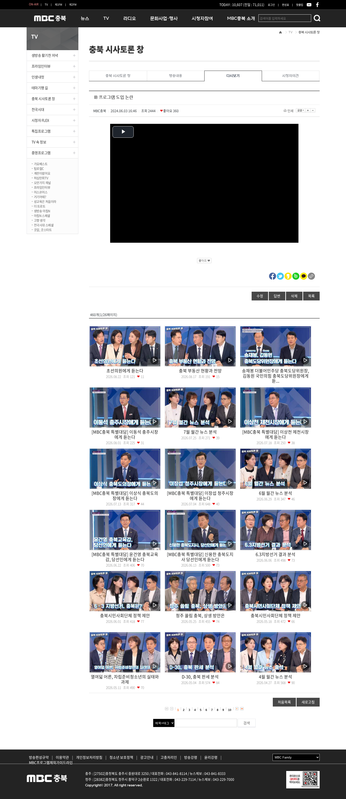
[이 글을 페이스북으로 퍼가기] (272, 275)
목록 (311, 296)
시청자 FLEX (40, 120)
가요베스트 (41, 163)
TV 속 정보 (39, 142)
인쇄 (290, 110)
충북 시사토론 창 (43, 98)
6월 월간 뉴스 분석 (275, 493)
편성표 (285, 5)
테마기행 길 (40, 87)
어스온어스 (41, 192)
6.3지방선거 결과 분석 (275, 554)
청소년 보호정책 (121, 757)
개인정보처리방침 (89, 757)
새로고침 (308, 702)
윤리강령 (210, 757)
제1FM (58, 5)
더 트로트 (39, 206)
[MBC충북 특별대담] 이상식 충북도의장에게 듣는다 (125, 495)
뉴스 (85, 18)
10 (229, 710)
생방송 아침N (42, 211)
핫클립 (299, 5)
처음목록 (284, 702)
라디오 (129, 18)
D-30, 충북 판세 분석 (200, 677)
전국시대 (38, 109)
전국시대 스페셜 (44, 225)
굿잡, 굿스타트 (43, 229)
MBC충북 (50, 20)
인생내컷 (38, 77)
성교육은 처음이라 (45, 201)
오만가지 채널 (42, 182)
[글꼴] (301, 110)
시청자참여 (202, 18)
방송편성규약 (39, 757)
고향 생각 (39, 220)
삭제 (294, 296)
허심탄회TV (41, 178)
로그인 (271, 5)
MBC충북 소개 (241, 18)
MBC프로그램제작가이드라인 (51, 762)
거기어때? (40, 196)
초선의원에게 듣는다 (124, 370)
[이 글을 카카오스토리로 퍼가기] (288, 275)
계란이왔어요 (42, 173)
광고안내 (146, 757)
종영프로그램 (41, 152)
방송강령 (190, 757)
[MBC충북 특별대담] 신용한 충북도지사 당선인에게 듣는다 (200, 557)
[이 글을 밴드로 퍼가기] (295, 275)
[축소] (312, 110)
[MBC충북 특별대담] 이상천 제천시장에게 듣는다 (275, 434)
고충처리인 (169, 757)
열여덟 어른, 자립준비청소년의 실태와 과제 (125, 679)
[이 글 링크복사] (311, 275)
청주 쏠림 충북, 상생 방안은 (200, 615)
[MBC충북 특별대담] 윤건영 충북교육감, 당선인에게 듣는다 (125, 557)
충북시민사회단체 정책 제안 (125, 615)
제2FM (72, 5)
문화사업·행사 (164, 18)
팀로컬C (39, 168)
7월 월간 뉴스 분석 (200, 432)
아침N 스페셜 (42, 215)
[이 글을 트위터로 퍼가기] (280, 275)
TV (46, 5)
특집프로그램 (41, 131)
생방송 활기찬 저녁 (45, 55)
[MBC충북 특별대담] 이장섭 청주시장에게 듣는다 (200, 495)
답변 (277, 296)
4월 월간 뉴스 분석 (275, 677)
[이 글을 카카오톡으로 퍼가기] (303, 275)
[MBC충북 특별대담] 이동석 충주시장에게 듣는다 (125, 434)
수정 (260, 296)
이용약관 (62, 757)
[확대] (308, 110)
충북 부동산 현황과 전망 (200, 370)
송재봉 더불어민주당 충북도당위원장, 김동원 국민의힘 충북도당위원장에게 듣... (275, 375)
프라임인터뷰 (41, 66)
